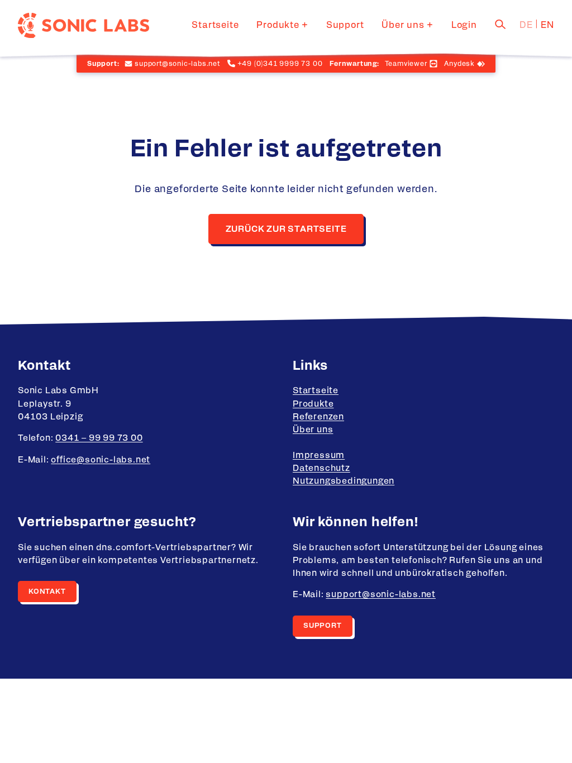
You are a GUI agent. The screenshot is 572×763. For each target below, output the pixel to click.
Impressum (319, 455)
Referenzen (318, 417)
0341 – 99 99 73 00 (98, 438)
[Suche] (500, 24)
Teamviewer (406, 63)
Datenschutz (321, 468)
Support (345, 25)
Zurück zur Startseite (286, 229)
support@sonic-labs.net (381, 594)
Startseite (215, 25)
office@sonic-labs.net (100, 460)
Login (464, 25)
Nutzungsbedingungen (343, 481)
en (547, 25)
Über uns (403, 25)
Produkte (277, 25)
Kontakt (47, 591)
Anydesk (459, 63)
